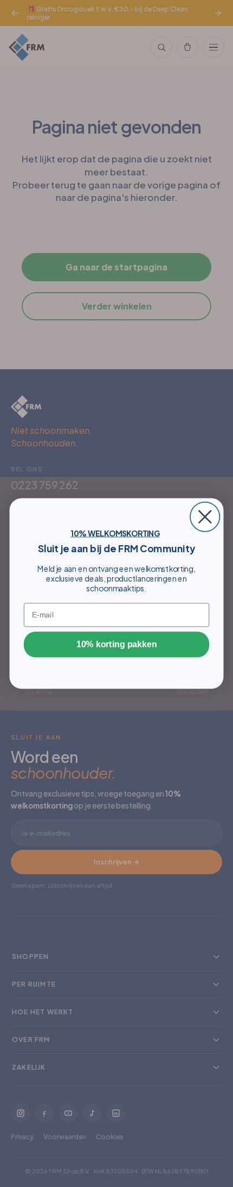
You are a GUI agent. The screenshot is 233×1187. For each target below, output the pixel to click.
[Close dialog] (204, 517)
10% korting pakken (116, 644)
